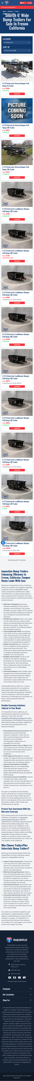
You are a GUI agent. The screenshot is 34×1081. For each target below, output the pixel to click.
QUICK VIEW (17, 94)
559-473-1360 (15, 974)
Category (7, 39)
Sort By (6, 47)
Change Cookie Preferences (17, 981)
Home (4, 11)
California (10, 11)
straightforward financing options (13, 718)
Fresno (16, 11)
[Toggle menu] (2, 3)
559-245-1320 (15, 970)
